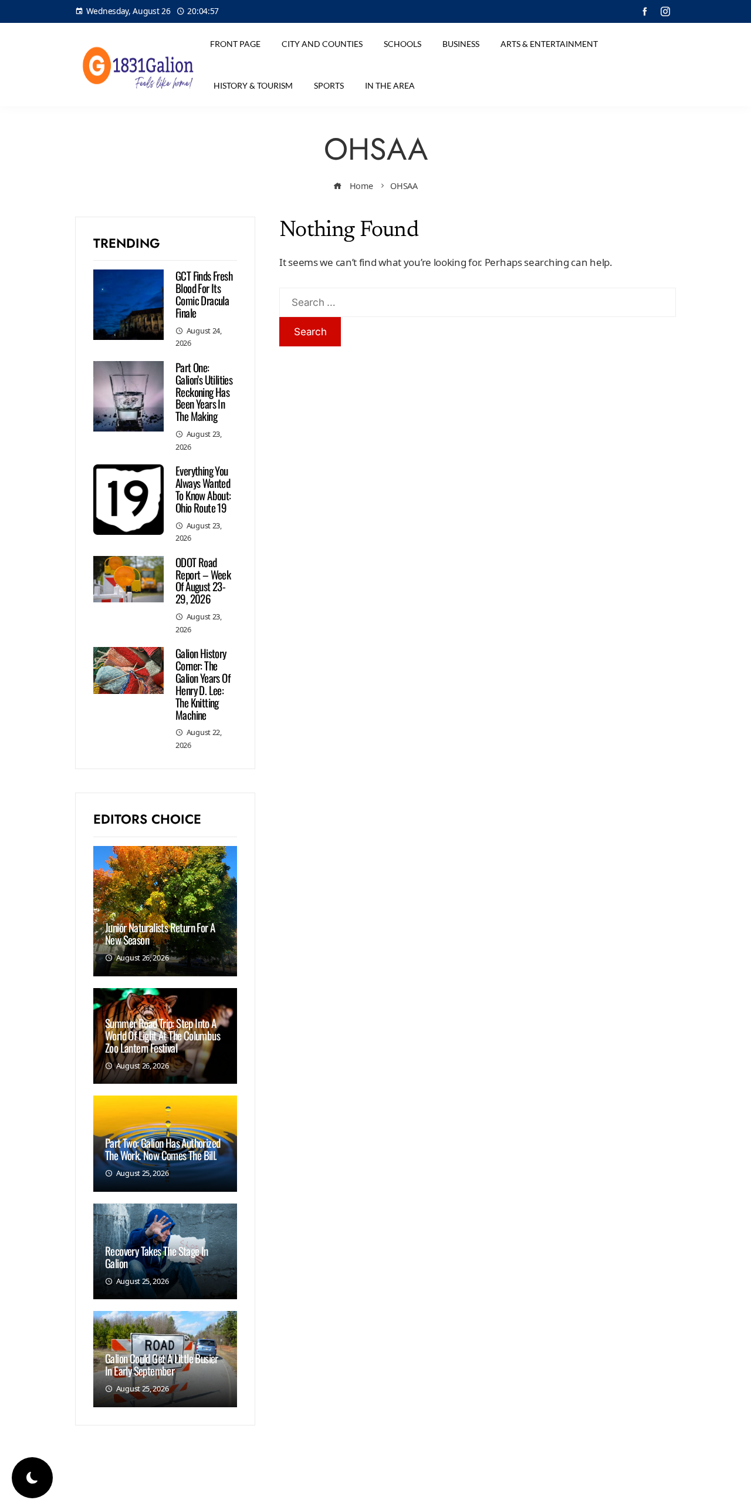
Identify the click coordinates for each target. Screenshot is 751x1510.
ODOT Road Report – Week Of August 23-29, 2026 (203, 580)
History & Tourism (253, 85)
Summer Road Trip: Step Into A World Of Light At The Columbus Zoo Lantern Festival (162, 1035)
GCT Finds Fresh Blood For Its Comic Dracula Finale (203, 294)
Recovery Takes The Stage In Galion (156, 1256)
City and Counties (322, 44)
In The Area (390, 85)
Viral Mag (470, 1491)
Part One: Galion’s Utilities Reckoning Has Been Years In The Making (203, 391)
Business (460, 44)
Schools (402, 44)
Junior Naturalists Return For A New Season (160, 933)
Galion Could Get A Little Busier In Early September (161, 1364)
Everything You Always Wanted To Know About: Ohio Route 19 (203, 488)
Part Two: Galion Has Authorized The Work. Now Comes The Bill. (162, 1148)
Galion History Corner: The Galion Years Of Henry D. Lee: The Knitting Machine (202, 683)
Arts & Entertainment (549, 44)
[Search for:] (477, 295)
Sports (329, 85)
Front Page (235, 44)
